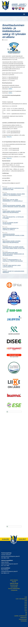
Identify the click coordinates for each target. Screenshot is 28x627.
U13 (25, 605)
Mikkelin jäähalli (14, 583)
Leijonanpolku (14, 587)
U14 (25, 604)
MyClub (14, 581)
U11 (25, 609)
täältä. (10, 88)
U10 (25, 610)
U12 (25, 607)
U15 (25, 602)
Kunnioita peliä (14, 585)
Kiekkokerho (23, 617)
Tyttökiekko (24, 621)
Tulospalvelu (14, 590)
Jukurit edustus (14, 580)
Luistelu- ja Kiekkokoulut (20, 615)
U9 (26, 612)
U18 (25, 597)
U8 (26, 614)
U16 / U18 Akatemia (21, 599)
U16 (25, 600)
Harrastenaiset (23, 619)
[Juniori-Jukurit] (5, 5)
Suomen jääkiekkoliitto (14, 588)
